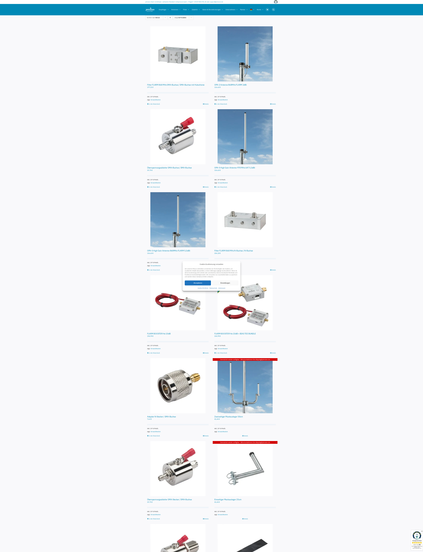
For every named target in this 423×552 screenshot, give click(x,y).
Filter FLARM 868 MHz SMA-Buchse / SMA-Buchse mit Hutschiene (175, 85)
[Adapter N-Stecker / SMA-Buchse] (178, 385)
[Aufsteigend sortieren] (170, 17)
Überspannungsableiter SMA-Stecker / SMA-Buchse (169, 499)
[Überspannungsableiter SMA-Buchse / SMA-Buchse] (178, 136)
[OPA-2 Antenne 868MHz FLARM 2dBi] (245, 53)
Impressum (221, 288)
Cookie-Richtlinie (203, 288)
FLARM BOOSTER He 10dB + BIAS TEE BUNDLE (235, 333)
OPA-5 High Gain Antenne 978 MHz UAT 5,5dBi (234, 167)
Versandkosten (155, 100)
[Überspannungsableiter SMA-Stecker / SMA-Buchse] (178, 468)
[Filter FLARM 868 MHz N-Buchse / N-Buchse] (245, 219)
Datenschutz (213, 288)
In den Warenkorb (154, 104)
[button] (273, 9)
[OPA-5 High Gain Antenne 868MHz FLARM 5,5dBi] (178, 219)
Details (206, 104)
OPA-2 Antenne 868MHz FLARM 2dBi (230, 85)
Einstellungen (225, 283)
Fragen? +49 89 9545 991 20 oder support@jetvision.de (205, 2)
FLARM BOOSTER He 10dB (159, 333)
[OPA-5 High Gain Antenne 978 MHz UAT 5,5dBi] (245, 136)
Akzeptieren (198, 283)
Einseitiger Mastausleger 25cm (227, 499)
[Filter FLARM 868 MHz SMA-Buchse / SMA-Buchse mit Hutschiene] (178, 53)
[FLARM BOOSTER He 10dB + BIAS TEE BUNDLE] (245, 302)
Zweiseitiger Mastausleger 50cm (228, 416)
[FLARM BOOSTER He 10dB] (178, 302)
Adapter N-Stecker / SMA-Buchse (161, 416)
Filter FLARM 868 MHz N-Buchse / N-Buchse (233, 250)
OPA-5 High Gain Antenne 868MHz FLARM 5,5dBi (168, 250)
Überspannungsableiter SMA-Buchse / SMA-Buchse (169, 167)
